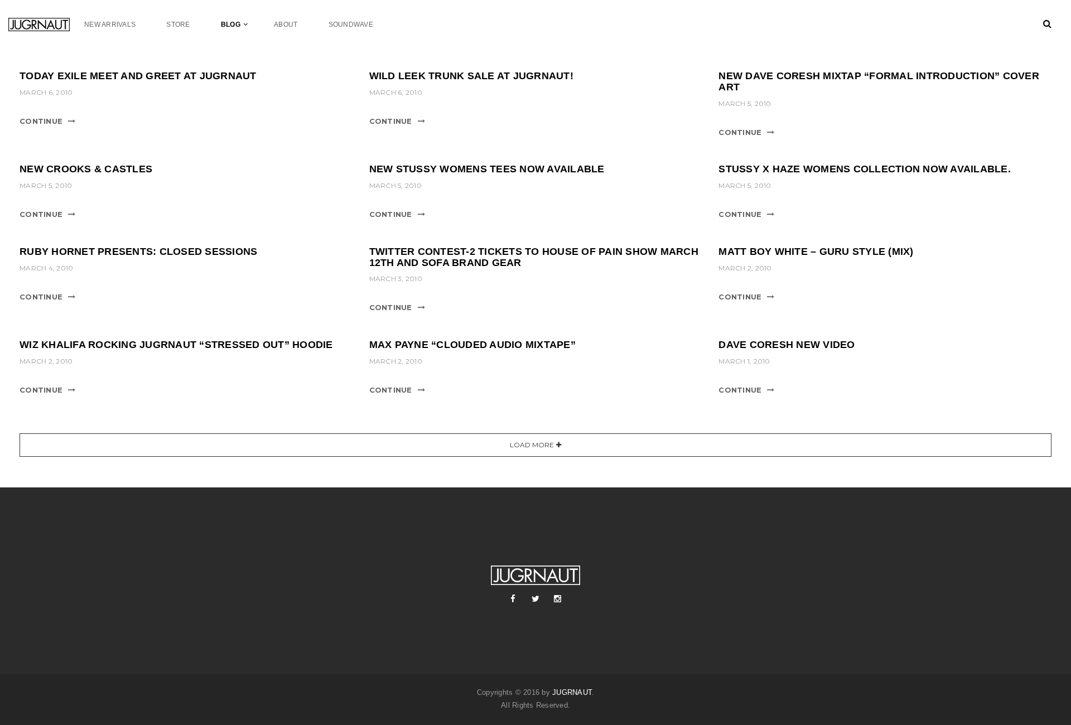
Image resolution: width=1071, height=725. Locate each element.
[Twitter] (535, 599)
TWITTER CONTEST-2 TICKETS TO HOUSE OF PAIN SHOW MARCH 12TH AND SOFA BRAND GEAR (533, 257)
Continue (41, 121)
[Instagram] (557, 599)
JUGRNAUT (572, 692)
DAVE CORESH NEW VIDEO (786, 344)
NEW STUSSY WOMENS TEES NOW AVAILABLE (487, 169)
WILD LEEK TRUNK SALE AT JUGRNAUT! (471, 75)
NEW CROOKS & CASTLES (86, 169)
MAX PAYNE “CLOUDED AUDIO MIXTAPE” (472, 344)
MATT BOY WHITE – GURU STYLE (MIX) (815, 251)
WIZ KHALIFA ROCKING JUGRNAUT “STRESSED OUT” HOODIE (176, 344)
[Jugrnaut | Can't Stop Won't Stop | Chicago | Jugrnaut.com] (46, 24)
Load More (532, 445)
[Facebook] (513, 599)
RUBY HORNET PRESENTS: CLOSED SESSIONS (138, 251)
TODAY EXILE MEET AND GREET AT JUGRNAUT (138, 75)
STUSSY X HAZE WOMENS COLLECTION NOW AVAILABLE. (864, 169)
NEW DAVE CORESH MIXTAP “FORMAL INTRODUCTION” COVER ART (878, 81)
